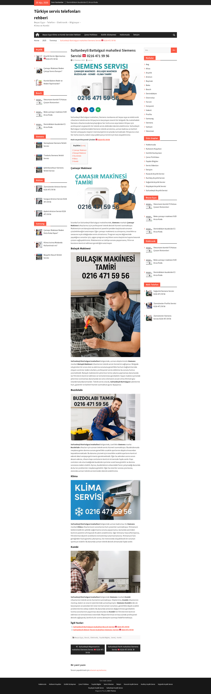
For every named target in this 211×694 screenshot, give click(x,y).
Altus (148, 68)
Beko (148, 85)
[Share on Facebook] (73, 109)
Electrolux (150, 97)
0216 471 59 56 (104, 139)
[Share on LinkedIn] (92, 109)
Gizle (83, 146)
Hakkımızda (125, 34)
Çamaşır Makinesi (79, 150)
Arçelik (149, 72)
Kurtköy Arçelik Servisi (155, 178)
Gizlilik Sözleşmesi (108, 34)
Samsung (150, 118)
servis (90, 60)
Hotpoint (150, 106)
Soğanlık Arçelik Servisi (155, 182)
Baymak (149, 81)
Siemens (149, 122)
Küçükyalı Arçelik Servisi (156, 186)
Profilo (149, 114)
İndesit (149, 110)
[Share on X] (79, 109)
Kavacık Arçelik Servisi (155, 174)
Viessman (150, 131)
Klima (75, 158)
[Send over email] (98, 109)
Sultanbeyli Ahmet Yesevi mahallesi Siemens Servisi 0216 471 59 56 (103, 629)
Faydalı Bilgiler (104, 637)
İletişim (136, 34)
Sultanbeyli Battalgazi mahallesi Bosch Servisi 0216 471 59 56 (101, 627)
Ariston (149, 77)
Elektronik (94, 637)
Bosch (86, 637)
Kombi (75, 161)
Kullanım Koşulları (154, 149)
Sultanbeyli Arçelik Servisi (156, 190)
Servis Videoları (152, 165)
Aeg (147, 64)
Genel (113, 637)
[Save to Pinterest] (85, 109)
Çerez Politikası (90, 34)
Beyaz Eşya (79, 637)
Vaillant (149, 127)
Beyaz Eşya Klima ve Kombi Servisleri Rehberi (61, 34)
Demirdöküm (151, 93)
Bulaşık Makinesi (79, 153)
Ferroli (149, 102)
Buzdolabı (76, 156)
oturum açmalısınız (98, 670)
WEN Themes (111, 691)
